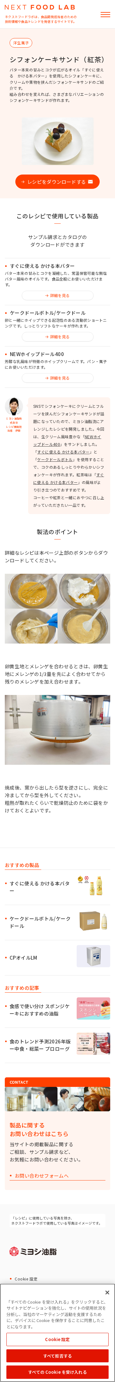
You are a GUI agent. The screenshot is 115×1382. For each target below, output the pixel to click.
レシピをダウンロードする (56, 181)
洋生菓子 (21, 42)
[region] (57, 1333)
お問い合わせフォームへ (42, 1176)
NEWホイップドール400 (37, 354)
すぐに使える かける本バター (42, 266)
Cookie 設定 (26, 1278)
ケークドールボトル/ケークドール (48, 313)
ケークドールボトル (55, 459)
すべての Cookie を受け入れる (57, 1372)
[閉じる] (107, 1292)
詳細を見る (60, 295)
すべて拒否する (57, 1356)
